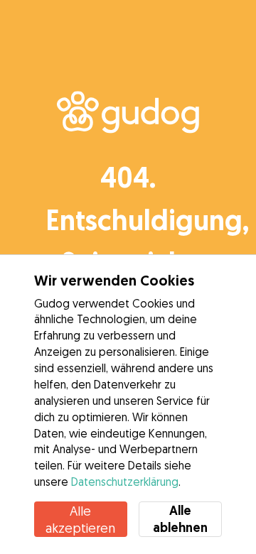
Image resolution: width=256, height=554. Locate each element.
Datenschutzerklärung (124, 481)
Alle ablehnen (180, 519)
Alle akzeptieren (80, 519)
